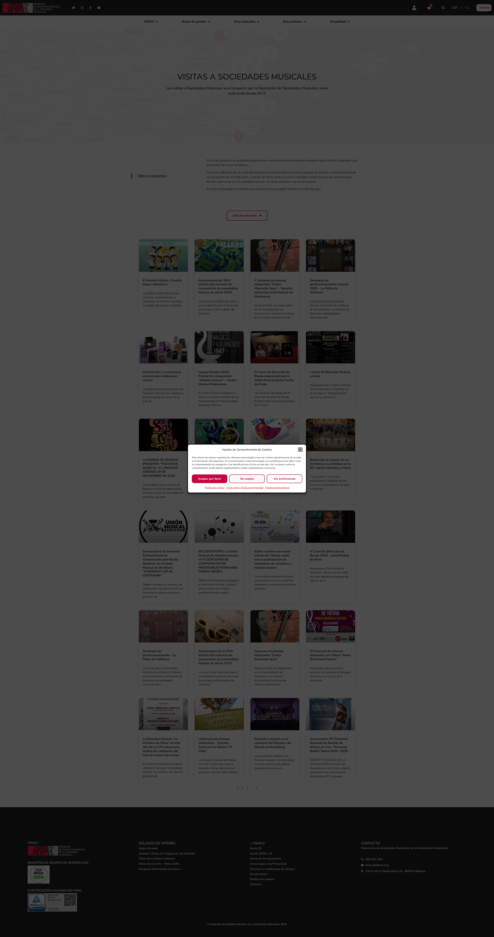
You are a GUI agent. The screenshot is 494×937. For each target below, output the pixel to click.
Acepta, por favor (209, 479)
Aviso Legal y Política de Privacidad (244, 487)
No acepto (247, 479)
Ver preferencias (284, 479)
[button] (300, 450)
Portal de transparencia (277, 487)
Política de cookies (214, 487)
